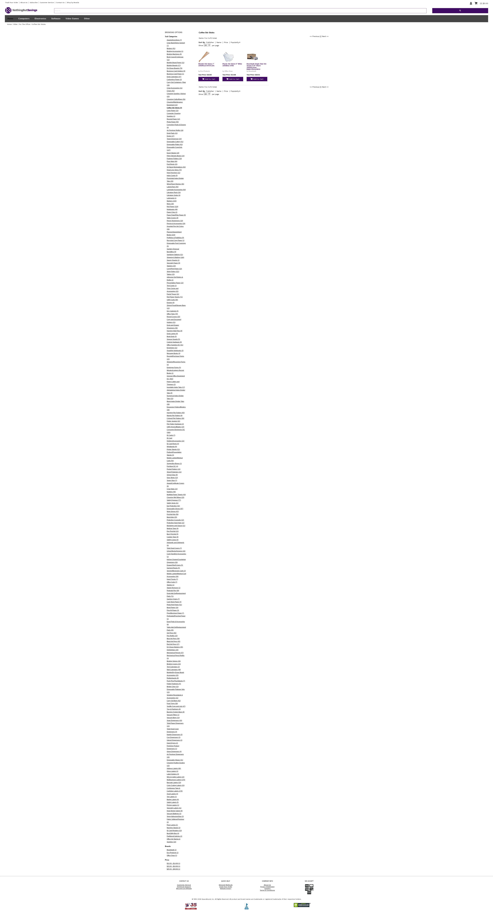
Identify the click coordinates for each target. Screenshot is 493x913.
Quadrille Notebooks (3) (175, 351)
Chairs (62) (171, 91)
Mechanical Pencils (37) (175, 653)
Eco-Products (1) (172, 853)
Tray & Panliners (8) (174, 709)
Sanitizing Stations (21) (175, 255)
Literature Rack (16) (174, 192)
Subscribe (34, 2)
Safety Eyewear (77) (174, 500)
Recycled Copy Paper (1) (175, 240)
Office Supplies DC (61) (175, 345)
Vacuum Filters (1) (173, 715)
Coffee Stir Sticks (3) (174, 108)
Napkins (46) (171, 492)
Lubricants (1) (171, 198)
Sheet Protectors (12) (174, 472)
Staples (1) (170, 585)
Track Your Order (11, 2)
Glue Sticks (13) (172, 478)
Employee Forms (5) (174, 367)
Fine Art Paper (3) (173, 610)
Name (218, 42)
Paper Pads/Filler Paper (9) (176, 215)
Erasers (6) (170, 303)
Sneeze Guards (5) (173, 339)
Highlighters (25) (172, 650)
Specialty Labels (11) (174, 808)
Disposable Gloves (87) (175, 509)
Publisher (210, 42)
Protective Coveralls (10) (175, 520)
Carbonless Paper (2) (174, 79)
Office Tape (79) (172, 314)
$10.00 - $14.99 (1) (173, 863)
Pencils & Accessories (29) (176, 223)
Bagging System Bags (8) (175, 712)
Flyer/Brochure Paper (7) (175, 613)
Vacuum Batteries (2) (174, 814)
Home (10, 19)
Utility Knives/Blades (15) (175, 427)
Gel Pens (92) (171, 633)
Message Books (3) (173, 353)
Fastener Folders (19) (174, 159)
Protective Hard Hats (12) (175, 523)
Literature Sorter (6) (173, 195)
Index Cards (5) (172, 175)
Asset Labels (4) (172, 794)
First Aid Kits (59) (172, 514)
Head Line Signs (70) (174, 170)
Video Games (72, 18)
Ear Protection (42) (173, 506)
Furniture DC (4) (172, 466)
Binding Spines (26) (174, 661)
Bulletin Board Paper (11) (175, 63)
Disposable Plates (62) (175, 144)
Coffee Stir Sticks (39, 24)
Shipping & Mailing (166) (175, 257)
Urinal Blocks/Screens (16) (176, 551)
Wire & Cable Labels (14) (175, 777)
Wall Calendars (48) (174, 670)
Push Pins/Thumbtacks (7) (176, 681)
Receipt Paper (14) (173, 119)
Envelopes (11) (172, 348)
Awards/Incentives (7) (174, 40)
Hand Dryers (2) (172, 743)
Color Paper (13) (172, 111)
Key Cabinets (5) (172, 311)
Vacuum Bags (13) (173, 718)
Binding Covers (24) (174, 664)
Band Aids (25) (172, 517)
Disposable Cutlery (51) (175, 142)
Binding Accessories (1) (175, 51)
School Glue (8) (172, 475)
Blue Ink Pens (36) (173, 639)
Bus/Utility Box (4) (173, 833)
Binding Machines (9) (174, 54)
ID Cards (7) (171, 435)
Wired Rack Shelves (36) (175, 184)
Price (226, 42)
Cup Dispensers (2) (173, 737)
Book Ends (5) (172, 336)
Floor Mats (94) (172, 161)
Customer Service (47, 2)
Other (87, 18)
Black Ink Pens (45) (173, 641)
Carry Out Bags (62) (174, 701)
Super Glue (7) (172, 480)
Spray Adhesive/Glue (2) (175, 816)
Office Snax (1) (172, 855)
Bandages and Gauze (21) (176, 526)
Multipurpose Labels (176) (176, 780)
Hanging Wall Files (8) (174, 331)
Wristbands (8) (172, 447)
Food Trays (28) (172, 703)
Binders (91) (171, 48)
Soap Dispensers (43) (174, 720)
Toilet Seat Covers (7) (174, 548)
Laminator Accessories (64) (176, 190)
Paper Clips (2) (172, 212)
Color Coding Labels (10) (175, 785)
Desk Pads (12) (172, 133)
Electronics (40, 18)
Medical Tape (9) (172, 528)
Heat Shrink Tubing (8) (175, 811)
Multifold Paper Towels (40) (176, 495)
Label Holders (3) (173, 774)
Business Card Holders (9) (176, 71)
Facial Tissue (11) (173, 294)
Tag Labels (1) (172, 797)
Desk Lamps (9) (172, 334)
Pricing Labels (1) (173, 805)
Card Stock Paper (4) (174, 602)
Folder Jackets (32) (173, 421)
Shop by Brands (73, 2)
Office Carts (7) (172, 582)
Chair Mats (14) (172, 489)
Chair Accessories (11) (174, 88)
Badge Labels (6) (173, 799)
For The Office (24, 24)
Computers (24, 18)
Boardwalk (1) (172, 850)
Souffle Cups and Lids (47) (176, 706)
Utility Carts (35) (172, 300)
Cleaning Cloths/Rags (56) (176, 99)
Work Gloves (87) (173, 511)
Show (201, 45)
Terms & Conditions (267, 890)
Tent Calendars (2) (173, 667)
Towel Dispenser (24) (174, 139)
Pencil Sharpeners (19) (175, 221)
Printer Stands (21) (173, 449)
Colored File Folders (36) (175, 418)
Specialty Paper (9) (173, 263)
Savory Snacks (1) (173, 260)
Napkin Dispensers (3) (174, 735)
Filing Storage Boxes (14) (175, 156)
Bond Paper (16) (172, 607)
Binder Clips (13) (173, 687)
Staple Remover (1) (173, 588)
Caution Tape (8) (172, 537)
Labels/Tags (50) (172, 187)
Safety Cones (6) (172, 540)
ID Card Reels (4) (173, 444)
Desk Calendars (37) (174, 77)
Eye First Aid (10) (173, 531)
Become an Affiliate (184, 888)
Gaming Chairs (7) (173, 599)
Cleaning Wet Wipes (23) (175, 497)
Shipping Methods (226, 885)
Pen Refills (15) (172, 636)
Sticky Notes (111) (173, 271)
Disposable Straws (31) (175, 760)
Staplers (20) (171, 266)
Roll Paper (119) (172, 207)
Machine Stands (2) (173, 828)
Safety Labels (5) (173, 802)
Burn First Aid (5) (172, 534)
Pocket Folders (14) (173, 469)
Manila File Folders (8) (174, 415)
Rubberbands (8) (173, 678)
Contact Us (60, 2)
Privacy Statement (267, 887)
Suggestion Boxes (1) (174, 463)
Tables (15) (171, 274)
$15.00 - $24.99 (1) (173, 866)
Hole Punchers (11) (173, 173)
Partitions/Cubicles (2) (174, 836)
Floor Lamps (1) (172, 825)
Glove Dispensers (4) (174, 751)
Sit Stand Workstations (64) (176, 167)
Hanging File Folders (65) (176, 413)
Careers (267, 888)
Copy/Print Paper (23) (174, 269)
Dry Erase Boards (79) (174, 68)
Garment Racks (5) (173, 568)
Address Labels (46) (174, 768)
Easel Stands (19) (173, 153)
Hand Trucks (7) (172, 579)
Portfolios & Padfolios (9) (175, 238)
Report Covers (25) (173, 317)
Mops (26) (170, 204)
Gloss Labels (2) (172, 771)
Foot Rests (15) (172, 164)
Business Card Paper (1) (175, 74)
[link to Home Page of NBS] (21, 13)
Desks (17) (170, 136)
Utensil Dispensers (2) (174, 740)
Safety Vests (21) (172, 503)
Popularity (235, 42)
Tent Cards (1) (172, 286)
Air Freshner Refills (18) (175, 130)
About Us (23, 2)
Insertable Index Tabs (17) (176, 387)
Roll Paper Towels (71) (175, 297)
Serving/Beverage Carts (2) (176, 571)
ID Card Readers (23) (174, 831)
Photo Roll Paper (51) (174, 605)
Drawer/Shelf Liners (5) (175, 565)
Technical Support (184, 887)
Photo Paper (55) (173, 122)
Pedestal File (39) (173, 591)
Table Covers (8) (172, 218)
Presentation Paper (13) (175, 283)
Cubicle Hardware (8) (174, 342)
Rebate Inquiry (225, 888)
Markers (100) (172, 201)
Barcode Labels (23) (174, 783)
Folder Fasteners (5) (174, 684)
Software (55, 18)
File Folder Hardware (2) (175, 424)
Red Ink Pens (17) (173, 644)
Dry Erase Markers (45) (175, 647)
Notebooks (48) (172, 209)
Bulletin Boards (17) (174, 65)
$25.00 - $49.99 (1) (173, 869)
